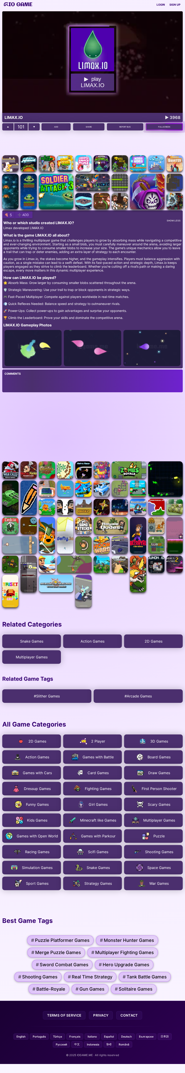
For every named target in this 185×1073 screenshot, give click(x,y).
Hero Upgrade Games (124, 964)
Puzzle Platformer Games (60, 940)
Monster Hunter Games (127, 940)
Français (74, 1036)
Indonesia (93, 1044)
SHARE (89, 127)
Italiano (92, 1036)
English (20, 1036)
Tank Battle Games (145, 977)
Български (146, 1036)
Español (109, 1036)
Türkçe (57, 1036)
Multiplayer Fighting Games (122, 952)
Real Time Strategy (90, 977)
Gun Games (90, 989)
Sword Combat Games (62, 964)
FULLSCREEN (164, 127)
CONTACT (129, 1015)
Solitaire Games (134, 989)
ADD (56, 127)
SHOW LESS (173, 220)
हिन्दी (108, 1044)
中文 (77, 1044)
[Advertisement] (92, 143)
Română (124, 1044)
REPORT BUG (125, 127)
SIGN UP (174, 4)
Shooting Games (38, 977)
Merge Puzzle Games (56, 952)
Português (39, 1036)
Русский (61, 1044)
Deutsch (126, 1036)
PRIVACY (101, 1015)
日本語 (165, 1036)
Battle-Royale (48, 989)
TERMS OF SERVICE (64, 1015)
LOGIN (161, 4)
